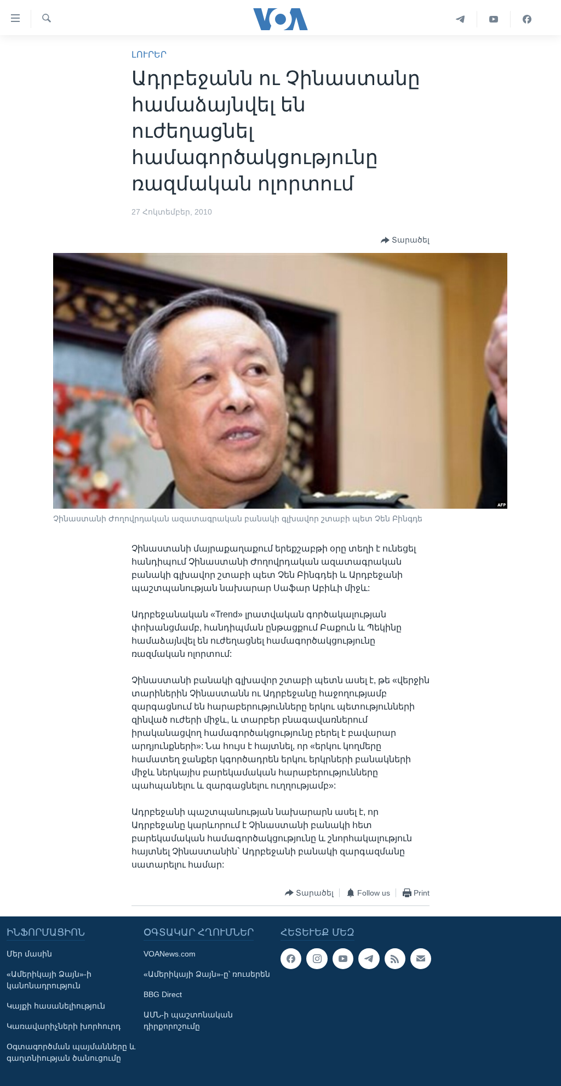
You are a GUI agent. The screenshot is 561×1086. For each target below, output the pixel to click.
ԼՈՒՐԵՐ (149, 54)
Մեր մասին (29, 953)
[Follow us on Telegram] (368, 958)
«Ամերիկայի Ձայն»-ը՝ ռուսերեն (207, 974)
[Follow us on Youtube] (343, 958)
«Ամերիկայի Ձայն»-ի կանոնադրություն (49, 980)
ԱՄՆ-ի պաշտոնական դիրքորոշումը (188, 1020)
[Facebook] (527, 19)
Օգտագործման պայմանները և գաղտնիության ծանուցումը (71, 1052)
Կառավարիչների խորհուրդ (64, 1026)
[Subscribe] (420, 958)
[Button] (405, 240)
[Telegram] (460, 19)
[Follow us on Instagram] (316, 958)
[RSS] (395, 958)
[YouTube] (494, 19)
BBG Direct (163, 994)
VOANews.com (170, 953)
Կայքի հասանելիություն (56, 1005)
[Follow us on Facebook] (290, 958)
